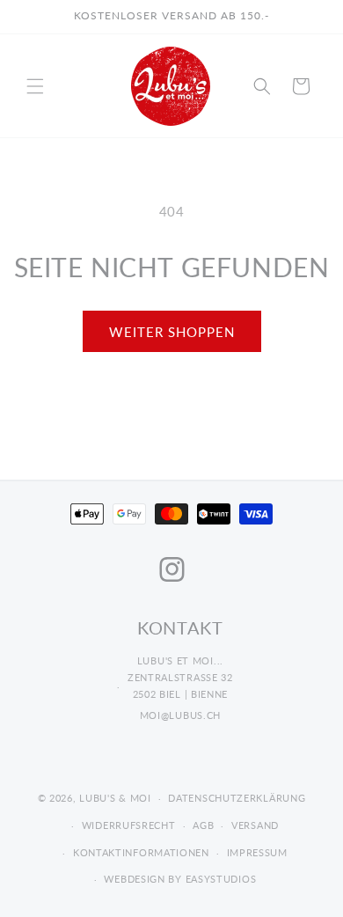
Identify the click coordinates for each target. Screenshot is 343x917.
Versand (255, 825)
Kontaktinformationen (141, 852)
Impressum (257, 852)
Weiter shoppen (172, 332)
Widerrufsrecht (129, 825)
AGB (203, 825)
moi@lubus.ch (180, 715)
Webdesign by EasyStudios (180, 878)
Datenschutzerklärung (236, 797)
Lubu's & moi (114, 797)
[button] (35, 86)
